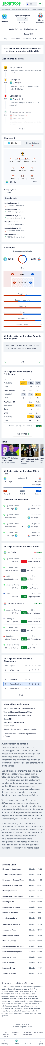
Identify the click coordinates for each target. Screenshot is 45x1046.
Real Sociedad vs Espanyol (12, 952)
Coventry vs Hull (8, 902)
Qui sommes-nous (6, 1034)
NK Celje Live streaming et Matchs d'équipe (20, 729)
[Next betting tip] (40, 361)
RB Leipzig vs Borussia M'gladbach (14, 880)
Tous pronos (21, 433)
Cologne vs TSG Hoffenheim (12, 896)
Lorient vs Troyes (8, 968)
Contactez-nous (16, 1033)
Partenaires (38, 1032)
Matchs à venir (9, 864)
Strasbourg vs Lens (9, 918)
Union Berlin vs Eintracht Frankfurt (14, 885)
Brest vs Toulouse (8, 963)
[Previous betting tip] (5, 361)
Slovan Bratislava (37, 483)
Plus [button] (21, 129)
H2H (34, 38)
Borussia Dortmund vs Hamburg (14, 946)
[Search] (23, 3)
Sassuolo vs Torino (9, 930)
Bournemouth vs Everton (11, 907)
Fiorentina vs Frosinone (10, 935)
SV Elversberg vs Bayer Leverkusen (14, 874)
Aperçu (5, 38)
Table (40, 38)
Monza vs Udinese (9, 941)
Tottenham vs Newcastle (11, 924)
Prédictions (26, 38)
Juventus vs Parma (9, 957)
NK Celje (8, 481)
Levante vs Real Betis (10, 913)
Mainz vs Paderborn (9, 891)
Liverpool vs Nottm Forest (11, 869)
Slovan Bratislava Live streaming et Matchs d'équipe (20, 735)
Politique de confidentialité (27, 1033)
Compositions (15, 38)
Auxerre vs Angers (9, 973)
